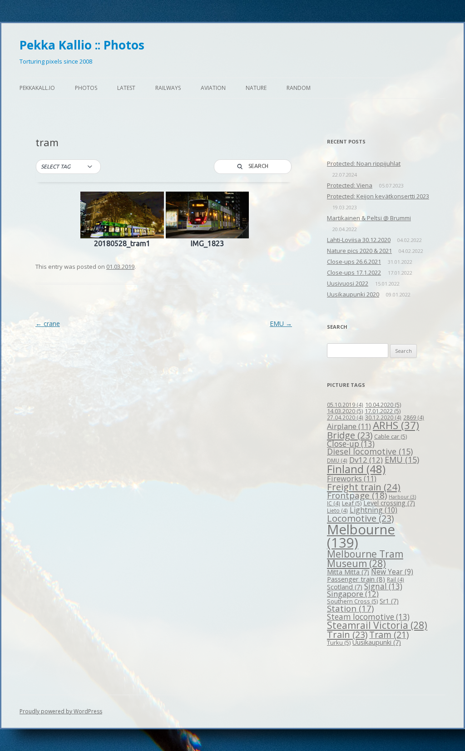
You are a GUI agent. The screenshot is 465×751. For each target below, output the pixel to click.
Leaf (351, 503)
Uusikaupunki (376, 642)
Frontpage (357, 495)
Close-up (351, 444)
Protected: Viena (349, 185)
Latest (126, 88)
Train (347, 634)
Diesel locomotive (370, 451)
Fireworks (351, 478)
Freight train (364, 486)
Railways (168, 88)
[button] (68, 166)
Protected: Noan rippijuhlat (364, 163)
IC (333, 503)
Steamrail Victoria (377, 625)
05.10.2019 (345, 404)
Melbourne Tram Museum (365, 559)
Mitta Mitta (348, 572)
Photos (86, 88)
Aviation (213, 88)
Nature (256, 88)
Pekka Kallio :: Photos (82, 45)
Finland (356, 469)
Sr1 (389, 601)
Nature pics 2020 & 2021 (359, 251)
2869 (413, 417)
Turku (339, 642)
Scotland (344, 587)
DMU (337, 460)
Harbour (402, 497)
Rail (395, 579)
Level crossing (389, 503)
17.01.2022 (383, 411)
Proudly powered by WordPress (61, 711)
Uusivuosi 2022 (347, 283)
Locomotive (360, 518)
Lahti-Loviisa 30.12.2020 (359, 240)
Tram (389, 634)
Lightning (373, 510)
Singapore (353, 593)
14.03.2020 (345, 411)
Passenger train (356, 578)
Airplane (349, 426)
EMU (281, 323)
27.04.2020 (345, 417)
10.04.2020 (383, 404)
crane (47, 323)
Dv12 (366, 460)
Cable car (390, 436)
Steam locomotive (368, 617)
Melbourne (361, 536)
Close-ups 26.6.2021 (354, 261)
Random (299, 88)
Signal (383, 586)
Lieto (337, 510)
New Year (392, 572)
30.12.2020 (383, 417)
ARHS (396, 425)
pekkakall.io (37, 88)
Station (350, 608)
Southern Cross (352, 601)
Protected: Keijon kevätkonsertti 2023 (378, 196)
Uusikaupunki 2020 (353, 294)
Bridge (349, 435)
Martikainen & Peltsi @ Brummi (369, 218)
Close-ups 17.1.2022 (354, 272)
